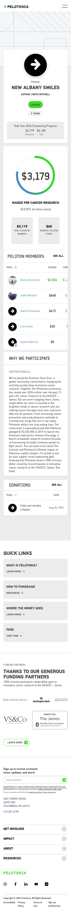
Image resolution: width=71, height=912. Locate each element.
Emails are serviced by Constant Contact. (50, 789)
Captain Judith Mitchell (35, 94)
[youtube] (36, 884)
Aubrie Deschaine (30, 311)
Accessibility (9, 902)
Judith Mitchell (28, 295)
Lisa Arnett (26, 326)
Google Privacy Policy (35, 792)
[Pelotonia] (15, 873)
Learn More (15, 742)
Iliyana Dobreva (29, 342)
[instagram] (5, 884)
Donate (35, 105)
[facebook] (15, 884)
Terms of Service (48, 792)
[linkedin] (26, 884)
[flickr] (46, 884)
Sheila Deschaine (30, 280)
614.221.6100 (11, 811)
